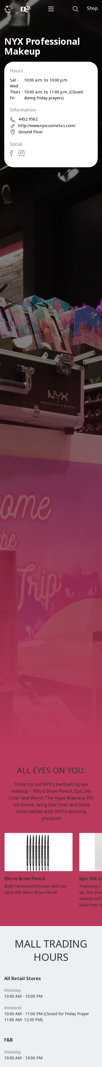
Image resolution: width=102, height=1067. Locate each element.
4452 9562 (28, 119)
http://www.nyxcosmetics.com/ (47, 125)
